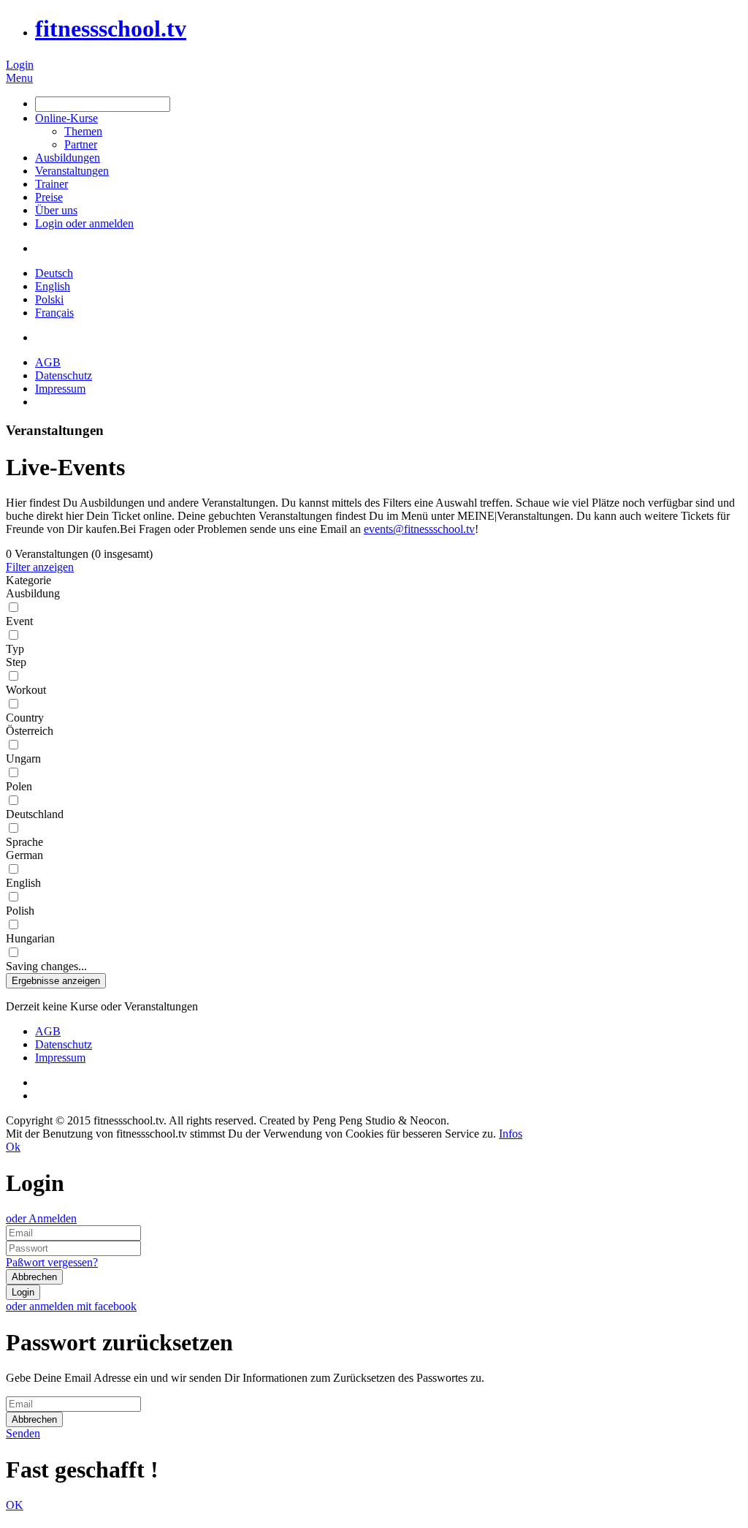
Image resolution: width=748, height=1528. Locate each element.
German (24, 855)
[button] (56, 980)
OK (14, 1505)
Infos (510, 1133)
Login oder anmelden (84, 223)
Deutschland (35, 814)
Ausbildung (33, 593)
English (52, 286)
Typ (15, 649)
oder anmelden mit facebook (71, 1306)
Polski (49, 299)
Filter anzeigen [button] (40, 567)
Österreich (29, 731)
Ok (13, 1147)
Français (54, 312)
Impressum (60, 388)
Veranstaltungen (72, 170)
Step (16, 662)
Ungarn (23, 758)
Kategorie (28, 580)
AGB (48, 362)
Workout (26, 690)
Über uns (56, 210)
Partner (80, 144)
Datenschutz (63, 375)
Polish (20, 910)
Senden (23, 1433)
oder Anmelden (41, 1218)
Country (25, 717)
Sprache (24, 842)
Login (20, 64)
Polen (19, 786)
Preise (49, 197)
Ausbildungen (67, 157)
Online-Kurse (66, 118)
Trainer (51, 184)
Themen (83, 131)
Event (19, 621)
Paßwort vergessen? (52, 1262)
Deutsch (54, 273)
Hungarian (30, 938)
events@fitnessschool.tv (419, 529)
